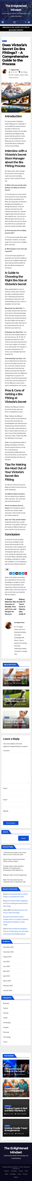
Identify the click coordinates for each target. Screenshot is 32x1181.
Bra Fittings (24, 72)
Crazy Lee (20, 1094)
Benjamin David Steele (10, 917)
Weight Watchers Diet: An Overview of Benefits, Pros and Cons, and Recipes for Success (12, 606)
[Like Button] (7, 569)
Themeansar (15, 1168)
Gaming (5, 1013)
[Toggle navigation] (14, 22)
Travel (5, 1042)
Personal (6, 1032)
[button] (25, 22)
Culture (5, 1008)
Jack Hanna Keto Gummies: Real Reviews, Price (13, 680)
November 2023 (8, 952)
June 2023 (6, 966)
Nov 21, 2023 (10, 1094)
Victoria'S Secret (13, 77)
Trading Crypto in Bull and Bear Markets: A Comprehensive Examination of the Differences (13, 868)
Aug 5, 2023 (9, 1114)
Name (5, 788)
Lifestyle (6, 1027)
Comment (6, 750)
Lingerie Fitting (24, 75)
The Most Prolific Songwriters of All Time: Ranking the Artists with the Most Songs (15, 903)
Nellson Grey (20, 683)
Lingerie (16, 75)
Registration (21, 589)
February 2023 (8, 985)
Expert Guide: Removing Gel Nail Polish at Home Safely (15, 1090)
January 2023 (7, 990)
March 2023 (7, 981)
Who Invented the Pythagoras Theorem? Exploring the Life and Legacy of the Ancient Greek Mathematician (16, 931)
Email (5, 799)
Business (6, 1003)
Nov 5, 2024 (9, 1074)
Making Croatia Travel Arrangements (15, 875)
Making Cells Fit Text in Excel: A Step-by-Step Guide (22, 606)
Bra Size (11, 75)
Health (4, 41)
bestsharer (20, 1074)
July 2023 (6, 961)
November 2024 (8, 947)
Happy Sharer (15, 70)
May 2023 (6, 971)
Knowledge (7, 1022)
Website (5, 811)
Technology (7, 1037)
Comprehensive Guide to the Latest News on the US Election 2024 (14, 1072)
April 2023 (6, 976)
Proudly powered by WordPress (10, 1167)
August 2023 (7, 957)
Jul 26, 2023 (10, 1133)
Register (16, 1177)
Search (5, 832)
